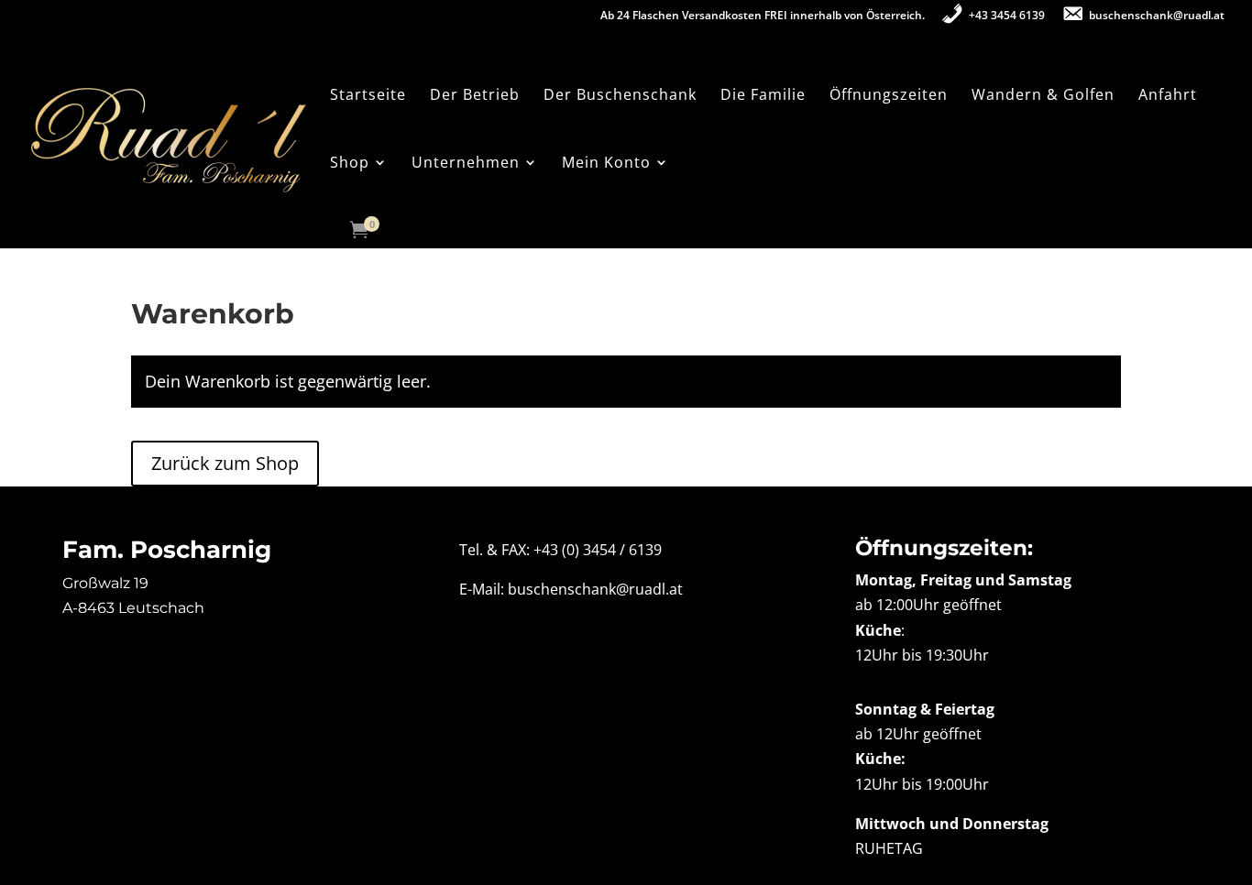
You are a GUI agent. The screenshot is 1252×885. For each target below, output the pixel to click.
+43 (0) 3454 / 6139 (597, 550)
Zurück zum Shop (225, 463)
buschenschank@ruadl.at (595, 589)
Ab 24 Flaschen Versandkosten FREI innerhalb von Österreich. (762, 16)
